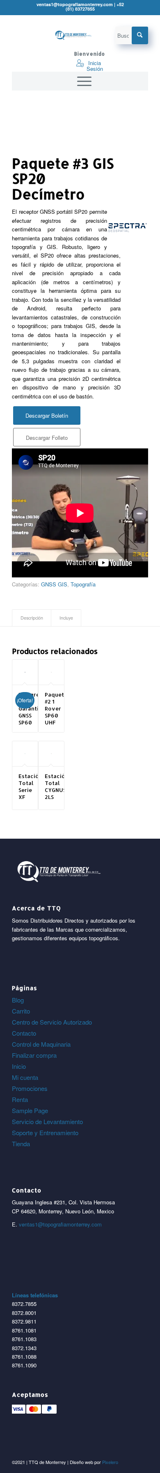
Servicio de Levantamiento (47, 1121)
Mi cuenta (25, 1077)
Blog (18, 1000)
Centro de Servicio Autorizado (52, 1022)
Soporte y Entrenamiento (45, 1132)
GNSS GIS (54, 584)
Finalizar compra (34, 1055)
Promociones (30, 1088)
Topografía (83, 584)
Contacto (24, 1033)
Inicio (19, 1066)
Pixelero (110, 1462)
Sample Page (30, 1110)
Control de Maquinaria (41, 1044)
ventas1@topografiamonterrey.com (60, 1224)
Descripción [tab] (32, 618)
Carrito (21, 1011)
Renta (20, 1099)
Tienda (21, 1143)
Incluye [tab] (66, 618)
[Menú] (80, 81)
